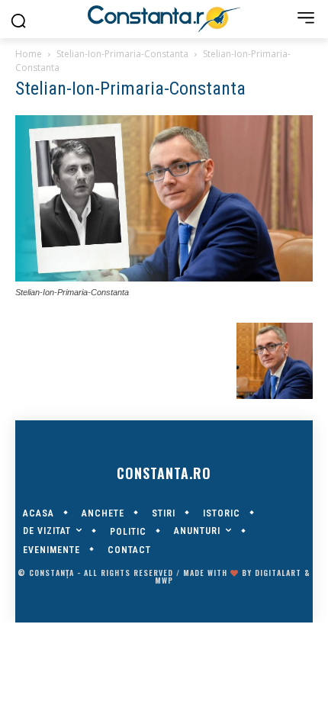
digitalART (278, 572)
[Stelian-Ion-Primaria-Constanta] (164, 278)
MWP (164, 580)
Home (28, 53)
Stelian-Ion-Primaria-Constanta (122, 53)
